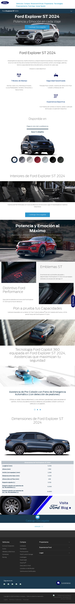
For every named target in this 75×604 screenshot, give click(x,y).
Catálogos (23, 557)
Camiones (5, 554)
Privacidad (26, 599)
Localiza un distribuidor (27, 568)
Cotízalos (23, 546)
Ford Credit (23, 560)
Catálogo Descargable (37, 27)
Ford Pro (23, 563)
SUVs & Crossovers (8, 546)
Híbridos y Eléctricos (8, 551)
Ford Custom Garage (26, 554)
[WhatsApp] (73, 301)
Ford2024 (10, 11)
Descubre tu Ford (25, 565)
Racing (4, 557)
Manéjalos (23, 548)
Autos (4, 548)
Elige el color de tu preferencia (37, 126)
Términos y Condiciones (15, 599)
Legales (38, 526)
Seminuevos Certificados (28, 571)
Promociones (24, 551)
